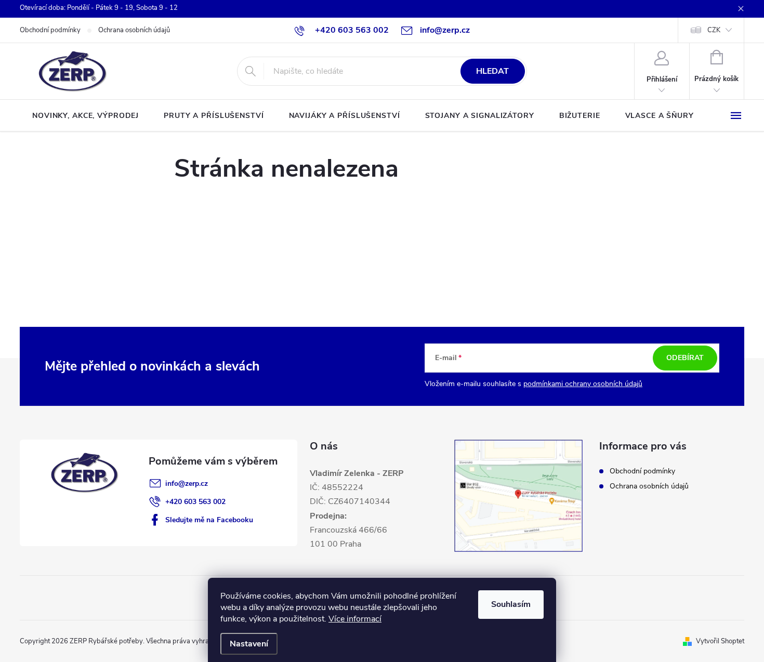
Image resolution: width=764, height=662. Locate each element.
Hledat (492, 71)
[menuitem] (85, 116)
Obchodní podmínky (50, 30)
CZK (713, 30)
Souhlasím (511, 604)
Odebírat (685, 358)
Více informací (354, 619)
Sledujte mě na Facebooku (209, 520)
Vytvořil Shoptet (720, 641)
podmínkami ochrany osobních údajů (582, 384)
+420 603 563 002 (195, 502)
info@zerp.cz (186, 483)
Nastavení (249, 644)
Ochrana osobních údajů (134, 30)
